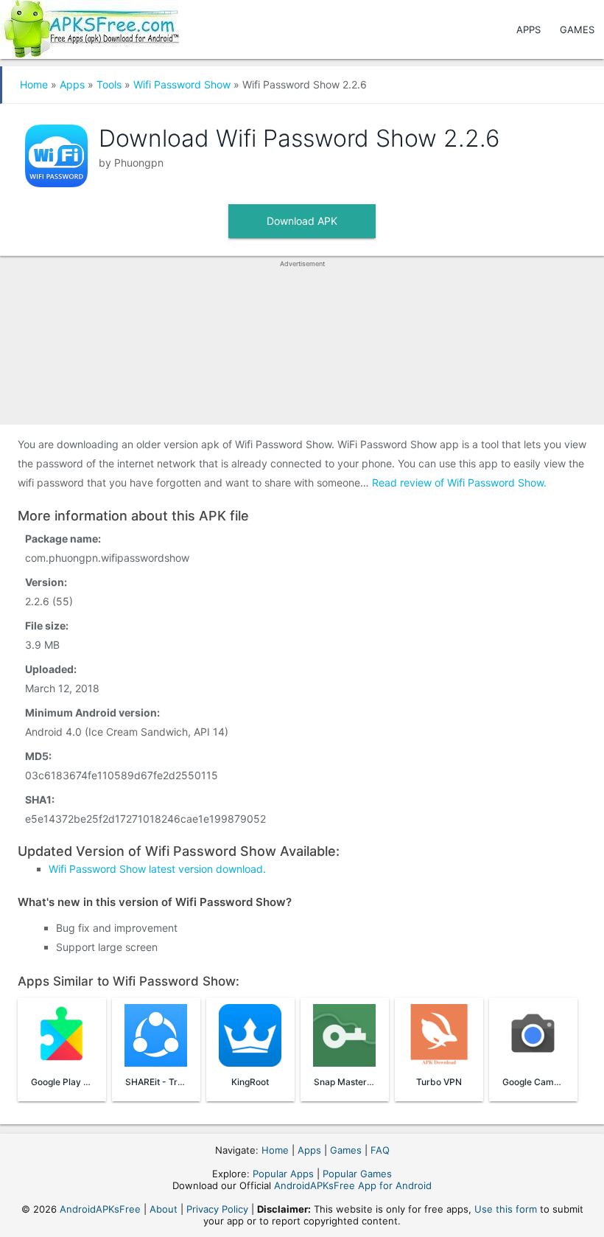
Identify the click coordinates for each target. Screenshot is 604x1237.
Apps (528, 29)
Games (577, 29)
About (164, 1209)
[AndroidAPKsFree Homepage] (89, 26)
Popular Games (357, 1173)
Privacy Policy (217, 1209)
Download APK (302, 221)
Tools (109, 84)
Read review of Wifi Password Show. (459, 482)
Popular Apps (283, 1173)
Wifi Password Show (182, 84)
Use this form (505, 1209)
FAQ (380, 1150)
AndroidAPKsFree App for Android (353, 1185)
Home (34, 84)
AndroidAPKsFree (100, 1209)
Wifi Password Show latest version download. (157, 869)
